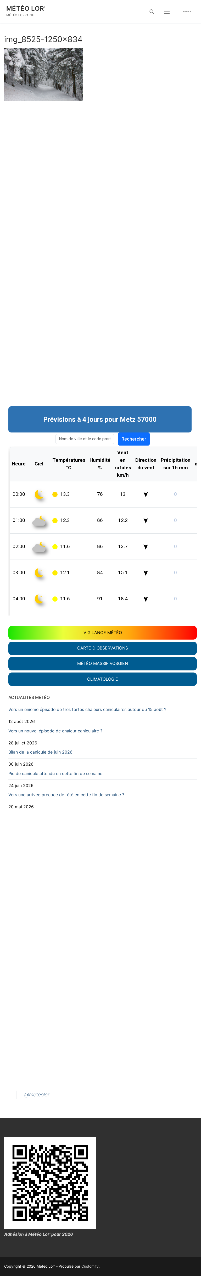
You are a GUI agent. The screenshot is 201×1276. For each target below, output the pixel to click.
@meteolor (36, 1094)
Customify (90, 1266)
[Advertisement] (102, 155)
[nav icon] (166, 11)
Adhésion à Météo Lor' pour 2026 (38, 1234)
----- (187, 11)
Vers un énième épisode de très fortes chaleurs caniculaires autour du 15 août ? (87, 709)
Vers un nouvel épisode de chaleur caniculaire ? (55, 730)
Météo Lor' (26, 8)
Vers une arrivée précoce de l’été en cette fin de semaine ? (66, 794)
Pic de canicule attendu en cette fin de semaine (55, 773)
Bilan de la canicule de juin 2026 (40, 752)
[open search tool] (151, 11)
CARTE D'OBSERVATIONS (102, 648)
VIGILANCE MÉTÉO (102, 632)
